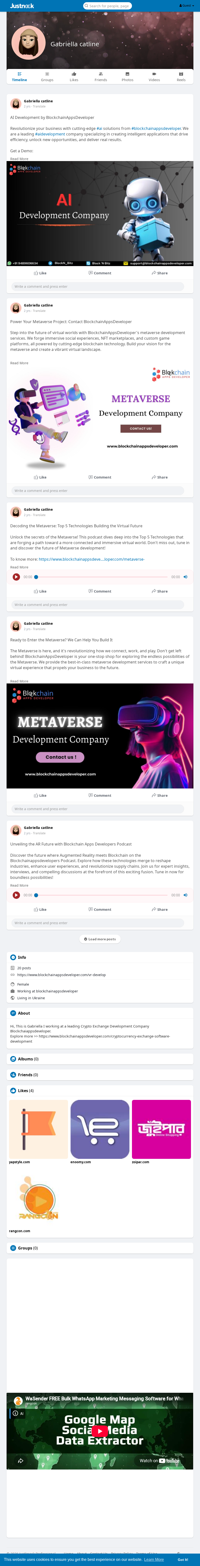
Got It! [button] (183, 1560)
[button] (107, 5)
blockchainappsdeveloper (57, 991)
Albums (25, 1059)
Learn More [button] (154, 1559)
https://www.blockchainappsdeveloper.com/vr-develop (61, 974)
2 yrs (27, 106)
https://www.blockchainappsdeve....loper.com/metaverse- (92, 559)
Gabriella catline (74, 43)
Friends (25, 1075)
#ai (99, 128)
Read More (19, 158)
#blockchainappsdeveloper (156, 128)
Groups (25, 1248)
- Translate (38, 106)
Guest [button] (187, 5)
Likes (23, 1091)
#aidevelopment (50, 134)
